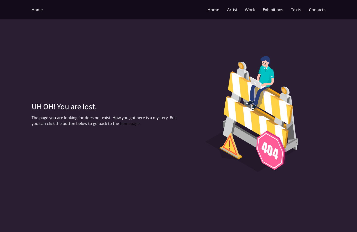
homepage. (130, 123)
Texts (296, 9)
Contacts (317, 9)
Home (37, 9)
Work (250, 9)
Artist (232, 9)
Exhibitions (273, 9)
